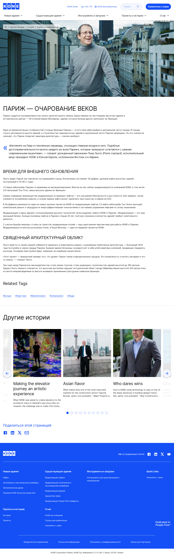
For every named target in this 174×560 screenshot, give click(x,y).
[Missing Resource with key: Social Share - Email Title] (26, 432)
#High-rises (20, 295)
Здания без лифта (53, 496)
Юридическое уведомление (36, 542)
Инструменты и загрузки (100, 471)
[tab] (67, 416)
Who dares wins (128, 383)
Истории (31, 27)
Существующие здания (58, 471)
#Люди (70, 295)
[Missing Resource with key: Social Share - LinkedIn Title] (12, 432)
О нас (48, 509)
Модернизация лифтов (55, 477)
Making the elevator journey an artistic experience (31, 388)
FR (91, 6)
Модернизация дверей (55, 491)
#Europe (7, 295)
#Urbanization (56, 295)
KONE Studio (72, 6)
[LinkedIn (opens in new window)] (156, 454)
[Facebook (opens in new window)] (149, 454)
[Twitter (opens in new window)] (162, 454)
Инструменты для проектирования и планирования (103, 479)
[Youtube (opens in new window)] (169, 454)
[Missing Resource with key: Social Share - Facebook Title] (5, 432)
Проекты (7, 520)
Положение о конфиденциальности (105, 542)
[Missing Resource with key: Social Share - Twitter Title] (19, 432)
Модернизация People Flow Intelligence (62, 501)
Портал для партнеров (140, 542)
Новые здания (11, 471)
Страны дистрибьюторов (56, 520)
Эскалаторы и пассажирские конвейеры (21, 483)
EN (87, 6)
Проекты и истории (17, 27)
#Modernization (38, 295)
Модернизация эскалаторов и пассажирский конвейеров (58, 484)
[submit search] (137, 7)
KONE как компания (54, 515)
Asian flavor (74, 383)
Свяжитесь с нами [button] (158, 6)
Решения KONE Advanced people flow (19, 493)
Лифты (6, 477)
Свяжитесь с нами (53, 525)
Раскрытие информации (69, 542)
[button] (13, 15)
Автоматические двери (13, 488)
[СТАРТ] (6, 26)
